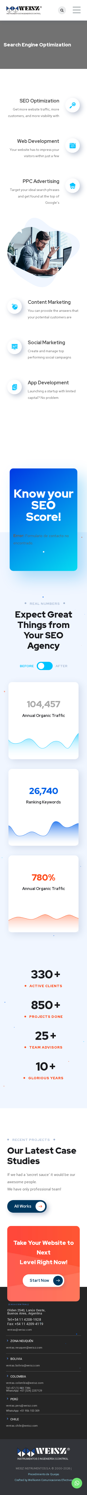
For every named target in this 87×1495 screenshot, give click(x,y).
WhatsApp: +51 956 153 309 (22, 1410)
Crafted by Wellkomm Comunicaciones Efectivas (43, 1480)
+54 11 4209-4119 (29, 1324)
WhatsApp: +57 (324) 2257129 (24, 1390)
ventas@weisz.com (19, 1329)
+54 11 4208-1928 (26, 1319)
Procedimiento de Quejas (43, 1474)
